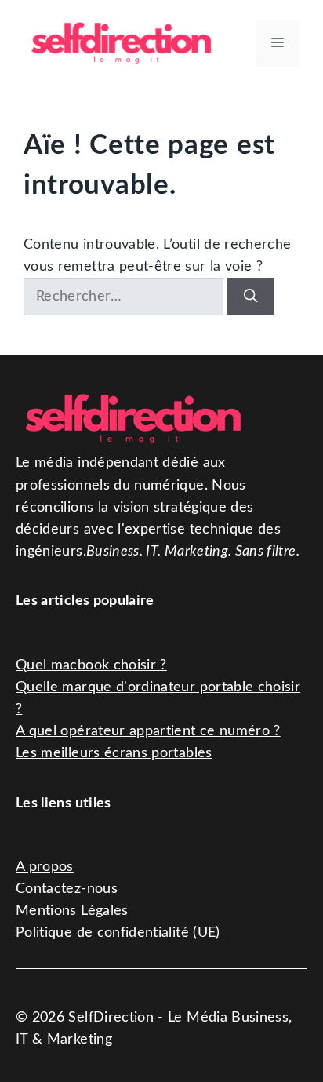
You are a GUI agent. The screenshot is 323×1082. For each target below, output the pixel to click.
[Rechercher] (250, 296)
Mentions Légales (72, 910)
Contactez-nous (67, 888)
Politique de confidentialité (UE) (118, 932)
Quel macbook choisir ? (91, 665)
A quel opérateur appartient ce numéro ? (148, 731)
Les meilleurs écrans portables (114, 753)
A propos (45, 866)
